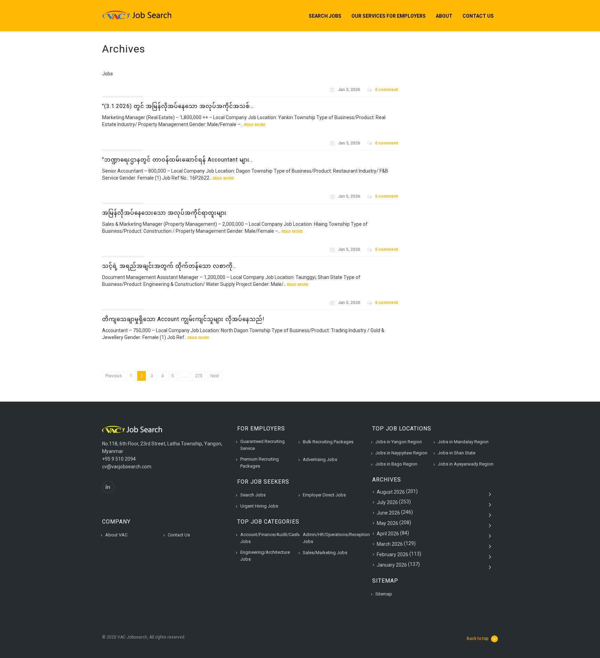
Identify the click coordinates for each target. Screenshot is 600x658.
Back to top (477, 638)
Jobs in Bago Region (396, 464)
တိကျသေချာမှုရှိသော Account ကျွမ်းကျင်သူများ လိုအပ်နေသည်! (183, 319)
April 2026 (388, 533)
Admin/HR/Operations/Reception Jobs (336, 538)
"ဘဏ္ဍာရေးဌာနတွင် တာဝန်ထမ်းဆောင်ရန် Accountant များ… (177, 159)
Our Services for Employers (388, 16)
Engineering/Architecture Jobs (265, 556)
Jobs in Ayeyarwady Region (465, 464)
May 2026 (387, 523)
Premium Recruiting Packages (259, 463)
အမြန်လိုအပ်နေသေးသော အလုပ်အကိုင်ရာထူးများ (164, 212)
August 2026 (391, 492)
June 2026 (388, 513)
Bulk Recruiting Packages (328, 441)
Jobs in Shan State (456, 452)
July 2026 (387, 502)
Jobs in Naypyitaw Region (401, 452)
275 (198, 375)
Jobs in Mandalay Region (463, 441)
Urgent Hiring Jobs (259, 506)
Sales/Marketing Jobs (325, 552)
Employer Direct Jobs (324, 494)
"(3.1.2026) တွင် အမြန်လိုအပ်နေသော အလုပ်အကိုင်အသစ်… (178, 106)
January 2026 (392, 565)
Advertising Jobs (320, 459)
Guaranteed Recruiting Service (262, 445)
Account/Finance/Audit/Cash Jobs (269, 538)
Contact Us (478, 16)
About (444, 16)
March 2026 (390, 544)
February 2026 (392, 554)
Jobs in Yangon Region (398, 441)
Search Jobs (325, 16)
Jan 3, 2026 (349, 89)
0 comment (386, 89)
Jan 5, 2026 (349, 196)
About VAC (116, 534)
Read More (254, 125)
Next (214, 375)
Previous (113, 375)
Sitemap (383, 594)
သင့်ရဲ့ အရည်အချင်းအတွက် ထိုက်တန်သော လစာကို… (169, 266)
